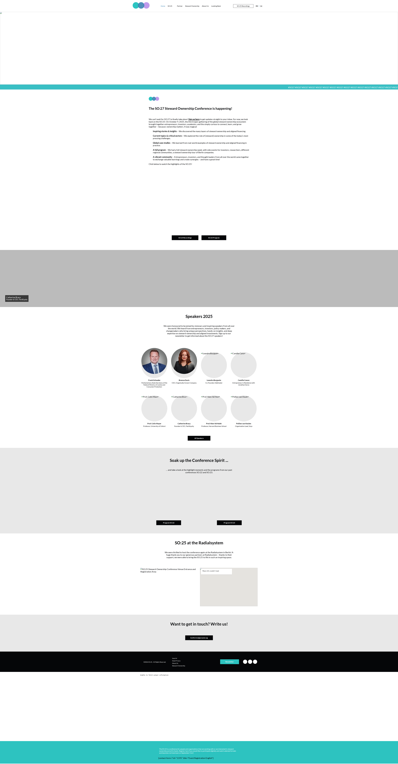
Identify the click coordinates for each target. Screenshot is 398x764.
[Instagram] (250, 662)
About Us (205, 6)
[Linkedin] (245, 662)
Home (163, 6)
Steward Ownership (192, 6)
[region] (199, 48)
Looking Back (216, 6)
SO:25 (170, 6)
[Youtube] (255, 662)
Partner (180, 6)
